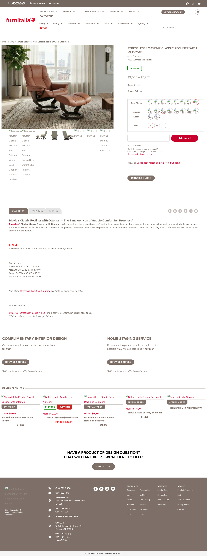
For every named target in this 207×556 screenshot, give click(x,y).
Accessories (123, 23)
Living (42, 23)
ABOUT (181, 486)
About (132, 11)
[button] (108, 50)
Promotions (47, 11)
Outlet (43, 28)
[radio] (150, 102)
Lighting (141, 23)
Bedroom (72, 23)
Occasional (90, 23)
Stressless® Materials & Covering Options (158, 162)
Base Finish (136, 103)
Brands (67, 11)
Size (136, 125)
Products (132, 486)
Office (106, 23)
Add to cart (185, 138)
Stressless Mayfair (143, 59)
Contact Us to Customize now (140, 154)
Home (3, 41)
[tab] (18, 211)
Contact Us (46, 16)
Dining (56, 23)
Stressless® (138, 56)
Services (114, 11)
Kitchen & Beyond (90, 11)
